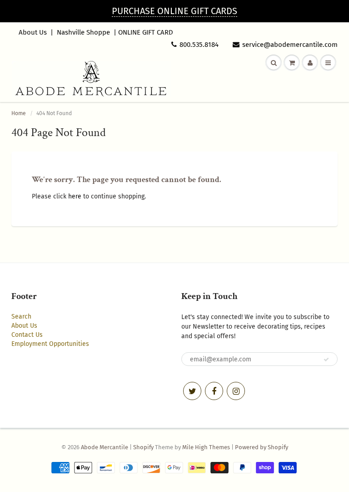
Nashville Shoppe (83, 32)
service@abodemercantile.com (290, 45)
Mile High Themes (206, 447)
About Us (33, 32)
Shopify (143, 447)
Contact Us (27, 335)
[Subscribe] (326, 359)
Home (18, 113)
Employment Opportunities (50, 344)
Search (21, 316)
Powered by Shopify (261, 447)
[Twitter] (192, 391)
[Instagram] (236, 391)
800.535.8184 (199, 45)
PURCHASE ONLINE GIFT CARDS (174, 10)
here (74, 196)
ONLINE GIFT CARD (145, 32)
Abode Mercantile (104, 447)
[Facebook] (214, 391)
